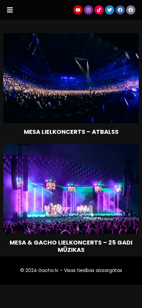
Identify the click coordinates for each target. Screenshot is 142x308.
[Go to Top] (132, 298)
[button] (10, 10)
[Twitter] (109, 10)
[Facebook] (120, 10)
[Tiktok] (99, 10)
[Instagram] (88, 10)
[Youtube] (78, 10)
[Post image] (71, 78)
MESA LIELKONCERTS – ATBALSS (71, 131)
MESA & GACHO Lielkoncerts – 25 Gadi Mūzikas (71, 246)
